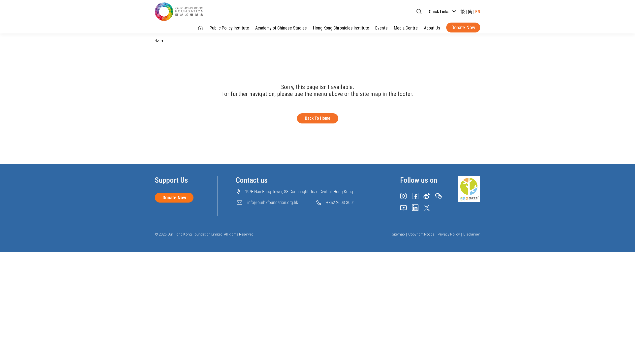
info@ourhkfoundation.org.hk (272, 202)
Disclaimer (471, 234)
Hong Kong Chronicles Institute (341, 27)
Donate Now (463, 27)
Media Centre (406, 27)
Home (159, 40)
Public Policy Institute (229, 27)
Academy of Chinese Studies (281, 27)
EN (477, 11)
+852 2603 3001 (340, 202)
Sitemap (398, 234)
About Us (432, 27)
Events (381, 27)
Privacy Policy (449, 234)
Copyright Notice (421, 234)
